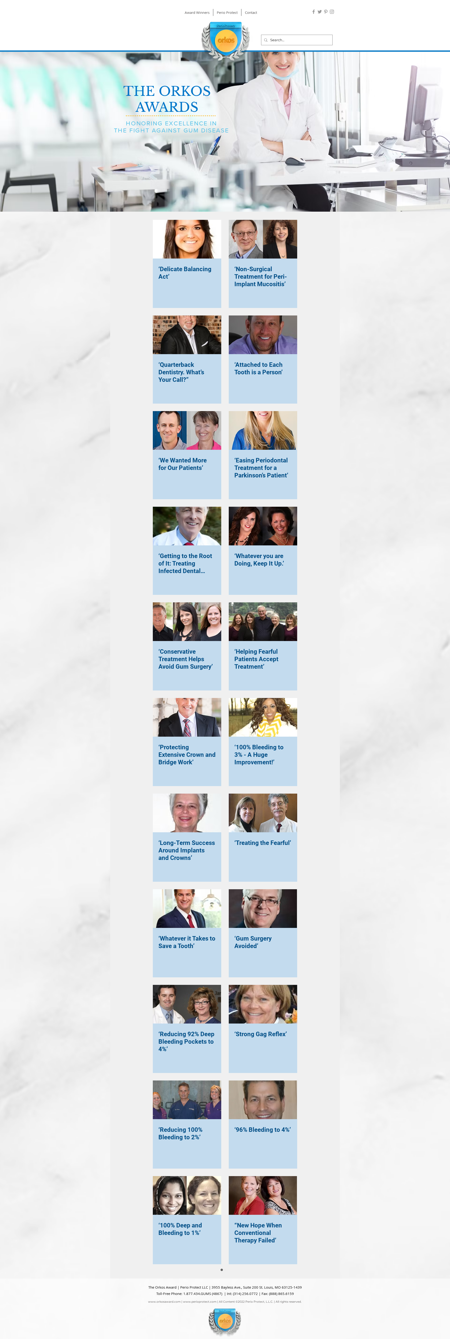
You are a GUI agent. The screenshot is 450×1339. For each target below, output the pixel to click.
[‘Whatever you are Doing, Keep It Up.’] (263, 526)
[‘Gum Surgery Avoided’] (263, 908)
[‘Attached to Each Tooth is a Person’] (263, 334)
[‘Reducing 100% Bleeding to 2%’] (187, 1099)
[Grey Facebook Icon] (313, 12)
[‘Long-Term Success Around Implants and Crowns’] (187, 813)
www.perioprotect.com (200, 1291)
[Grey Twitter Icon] (319, 12)
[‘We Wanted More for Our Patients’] (187, 430)
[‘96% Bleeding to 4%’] (263, 1099)
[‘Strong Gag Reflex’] (263, 1004)
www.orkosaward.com (164, 1291)
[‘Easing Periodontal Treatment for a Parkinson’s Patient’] (263, 430)
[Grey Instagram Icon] (332, 12)
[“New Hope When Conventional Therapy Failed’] (263, 1195)
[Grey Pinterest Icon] (326, 12)
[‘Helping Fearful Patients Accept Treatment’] (263, 621)
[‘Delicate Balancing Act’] (187, 239)
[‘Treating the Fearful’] (263, 813)
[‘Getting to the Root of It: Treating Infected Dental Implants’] (187, 526)
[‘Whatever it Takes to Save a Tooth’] (187, 908)
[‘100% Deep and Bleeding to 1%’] (187, 1195)
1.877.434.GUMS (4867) (202, 1282)
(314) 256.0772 (245, 1282)
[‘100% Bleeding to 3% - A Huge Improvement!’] (263, 717)
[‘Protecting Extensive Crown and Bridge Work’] (187, 717)
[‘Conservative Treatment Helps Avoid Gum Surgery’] (187, 621)
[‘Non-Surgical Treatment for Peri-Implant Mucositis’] (263, 239)
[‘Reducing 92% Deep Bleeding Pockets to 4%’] (187, 1004)
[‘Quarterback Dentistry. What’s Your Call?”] (187, 334)
